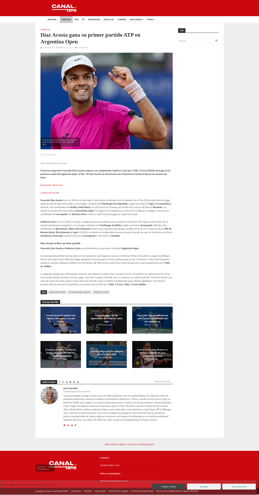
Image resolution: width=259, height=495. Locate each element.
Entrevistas (94, 19)
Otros (150, 19)
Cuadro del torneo (49, 192)
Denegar (203, 484)
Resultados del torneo (51, 185)
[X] (64, 425)
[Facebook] (75, 425)
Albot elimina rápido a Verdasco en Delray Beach (129, 444)
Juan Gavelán (48, 47)
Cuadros (121, 19)
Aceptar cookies (168, 484)
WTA (76, 19)
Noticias (52, 19)
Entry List (109, 19)
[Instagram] (68, 425)
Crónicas (66, 19)
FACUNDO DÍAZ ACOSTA (79, 292)
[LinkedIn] (72, 425)
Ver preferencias (238, 484)
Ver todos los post (163, 382)
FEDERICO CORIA (101, 292)
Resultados (136, 19)
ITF (83, 19)
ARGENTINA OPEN (57, 292)
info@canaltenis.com (109, 465)
